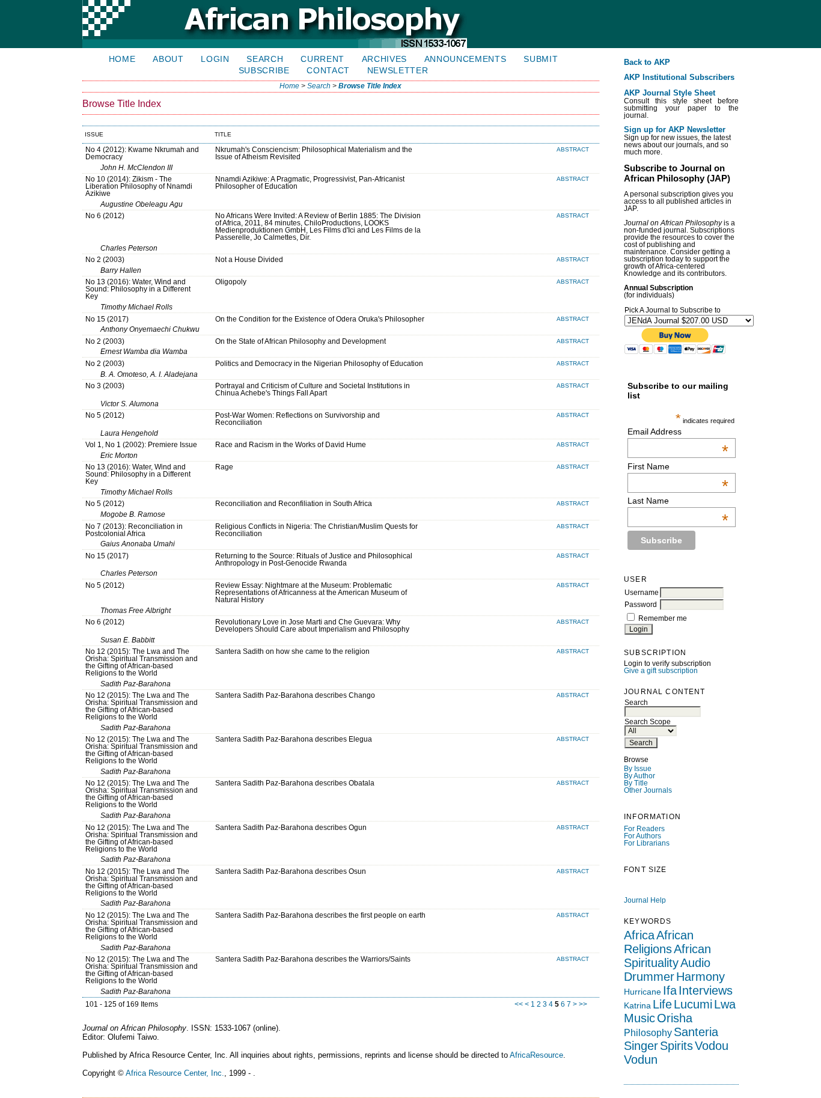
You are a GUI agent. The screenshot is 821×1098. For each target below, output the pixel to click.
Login (215, 59)
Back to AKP (647, 62)
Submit (540, 59)
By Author (639, 775)
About (168, 59)
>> (583, 1004)
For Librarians (647, 843)
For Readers (644, 828)
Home (122, 59)
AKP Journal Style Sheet (669, 93)
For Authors (642, 836)
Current (322, 59)
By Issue (638, 768)
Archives (384, 59)
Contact (328, 70)
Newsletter (398, 70)
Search (264, 59)
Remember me (662, 618)
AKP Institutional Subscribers (679, 77)
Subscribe (264, 70)
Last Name (677, 500)
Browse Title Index (369, 86)
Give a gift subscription (661, 670)
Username (641, 592)
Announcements (465, 59)
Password (640, 604)
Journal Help (645, 900)
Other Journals (648, 790)
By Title (636, 783)
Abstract (573, 149)
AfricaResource (536, 1055)
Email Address (677, 431)
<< (518, 1004)
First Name (677, 466)
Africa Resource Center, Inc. (175, 1073)
